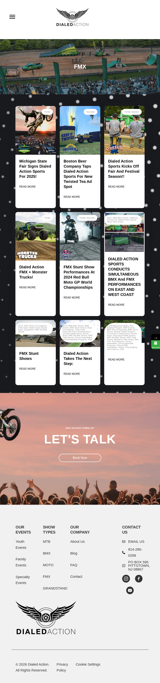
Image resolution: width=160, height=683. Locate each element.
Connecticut (112, 334)
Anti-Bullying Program (120, 327)
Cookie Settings (88, 664)
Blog (73, 553)
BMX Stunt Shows (78, 328)
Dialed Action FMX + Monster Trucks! (33, 272)
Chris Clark (23, 328)
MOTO (48, 565)
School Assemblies (83, 337)
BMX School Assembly (117, 330)
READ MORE (27, 186)
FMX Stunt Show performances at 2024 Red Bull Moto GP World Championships (79, 277)
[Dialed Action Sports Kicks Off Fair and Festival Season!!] (124, 130)
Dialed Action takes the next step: (78, 358)
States (121, 347)
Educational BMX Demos (124, 335)
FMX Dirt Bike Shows (77, 335)
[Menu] (12, 16)
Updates (135, 112)
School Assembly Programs (74, 339)
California (133, 218)
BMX (47, 553)
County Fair (112, 220)
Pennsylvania (118, 341)
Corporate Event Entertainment (76, 332)
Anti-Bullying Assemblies (118, 326)
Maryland (118, 339)
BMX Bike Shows (120, 218)
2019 (20, 326)
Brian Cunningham (38, 326)
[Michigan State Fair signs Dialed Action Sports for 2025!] (35, 130)
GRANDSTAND (55, 588)
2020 (26, 326)
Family (47, 112)
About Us (77, 541)
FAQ (73, 565)
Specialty (90, 112)
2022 (109, 218)
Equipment (29, 330)
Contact (76, 576)
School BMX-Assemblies (117, 346)
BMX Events (128, 328)
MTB (46, 541)
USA (90, 339)
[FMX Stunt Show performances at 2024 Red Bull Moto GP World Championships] (80, 236)
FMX (46, 576)
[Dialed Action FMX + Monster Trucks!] (35, 236)
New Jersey (118, 222)
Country (65, 334)
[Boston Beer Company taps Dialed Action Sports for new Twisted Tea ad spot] (80, 130)
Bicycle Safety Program (124, 332)
